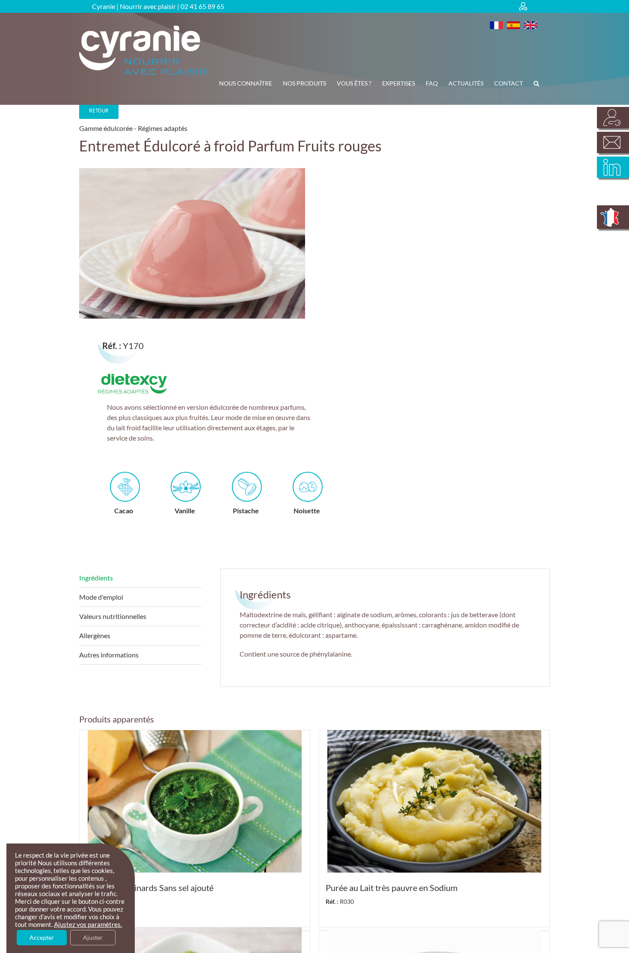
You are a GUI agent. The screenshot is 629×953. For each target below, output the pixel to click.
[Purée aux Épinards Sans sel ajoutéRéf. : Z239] (195, 801)
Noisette (307, 510)
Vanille (185, 510)
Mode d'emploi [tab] (101, 597)
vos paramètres (99, 924)
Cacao (123, 510)
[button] (536, 83)
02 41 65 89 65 (202, 6)
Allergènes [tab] (94, 635)
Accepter (42, 937)
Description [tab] (140, 578)
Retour (99, 110)
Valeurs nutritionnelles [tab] (112, 616)
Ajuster (93, 937)
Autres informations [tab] (109, 655)
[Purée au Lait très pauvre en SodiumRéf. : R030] (434, 801)
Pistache (246, 510)
